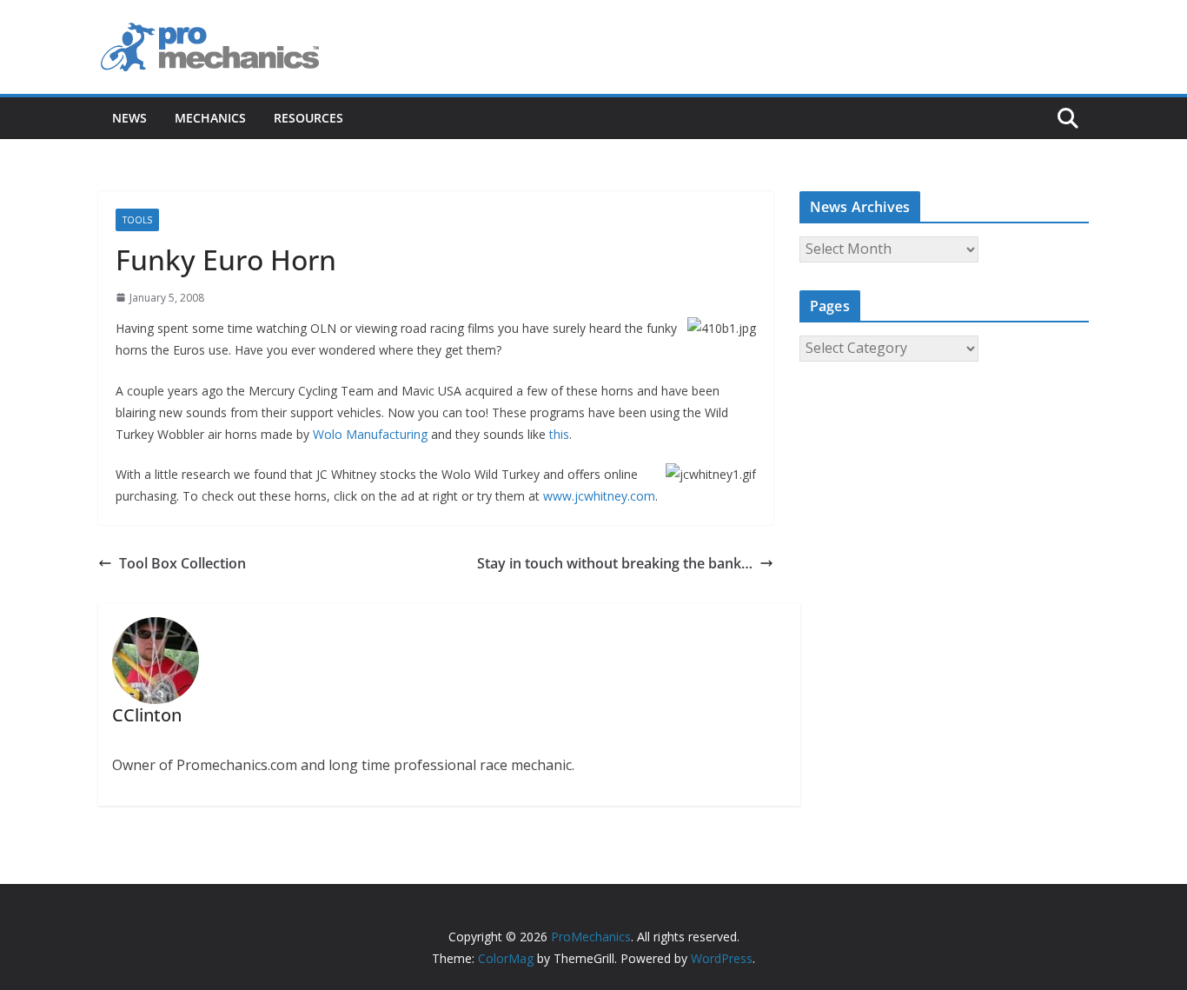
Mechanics (210, 118)
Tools (137, 220)
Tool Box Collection (182, 563)
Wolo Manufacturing (370, 434)
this (559, 434)
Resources (308, 118)
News (129, 118)
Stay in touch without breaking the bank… (615, 563)
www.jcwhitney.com (599, 496)
